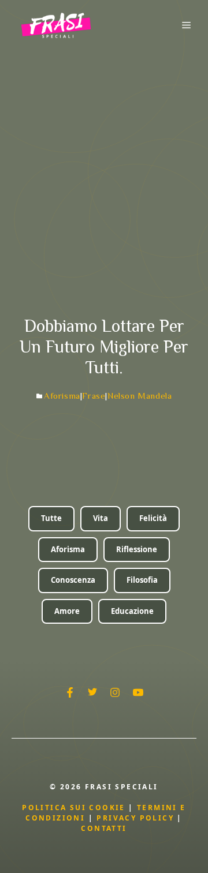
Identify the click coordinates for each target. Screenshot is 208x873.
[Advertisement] (104, 160)
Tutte (51, 518)
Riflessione (136, 549)
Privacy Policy (136, 818)
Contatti (104, 828)
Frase (93, 395)
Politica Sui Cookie (73, 807)
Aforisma (62, 395)
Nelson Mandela (139, 395)
